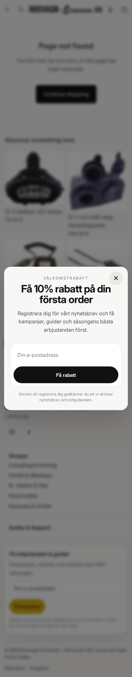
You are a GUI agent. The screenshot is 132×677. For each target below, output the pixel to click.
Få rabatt (66, 375)
